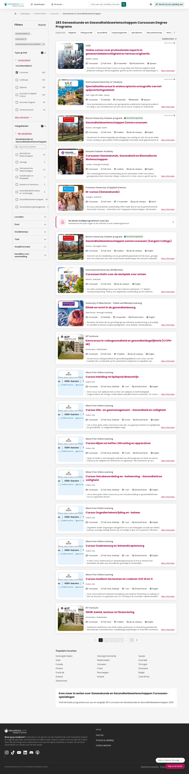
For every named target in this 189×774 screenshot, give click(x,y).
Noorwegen (103, 672)
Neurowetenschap (154, 32)
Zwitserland (61, 680)
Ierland (100, 676)
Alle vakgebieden (25, 133)
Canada (59, 664)
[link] (82, 13)
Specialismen (136, 32)
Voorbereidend (24, 60)
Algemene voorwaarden (150, 767)
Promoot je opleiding (105, 740)
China (100, 668)
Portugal (142, 664)
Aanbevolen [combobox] (168, 38)
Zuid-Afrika (143, 676)
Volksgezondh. (86, 32)
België (141, 672)
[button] (23, 33)
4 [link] (116, 640)
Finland (59, 668)
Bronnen (58, 4)
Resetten (42, 24)
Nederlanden (103, 660)
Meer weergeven (22, 117)
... (126, 640)
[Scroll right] (174, 32)
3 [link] (110, 640)
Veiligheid (72, 32)
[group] (124, 33)
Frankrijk (60, 672)
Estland (59, 676)
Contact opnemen (103, 745)
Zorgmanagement (119, 32)
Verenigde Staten (64, 656)
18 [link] (132, 640)
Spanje (141, 656)
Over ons (99, 735)
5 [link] (121, 640)
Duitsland (143, 668)
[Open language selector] (150, 4)
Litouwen (101, 664)
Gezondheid (102, 32)
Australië (142, 660)
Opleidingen (39, 4)
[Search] (123, 4)
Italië (58, 660)
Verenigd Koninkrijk (106, 656)
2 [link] (105, 640)
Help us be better (175, 766)
